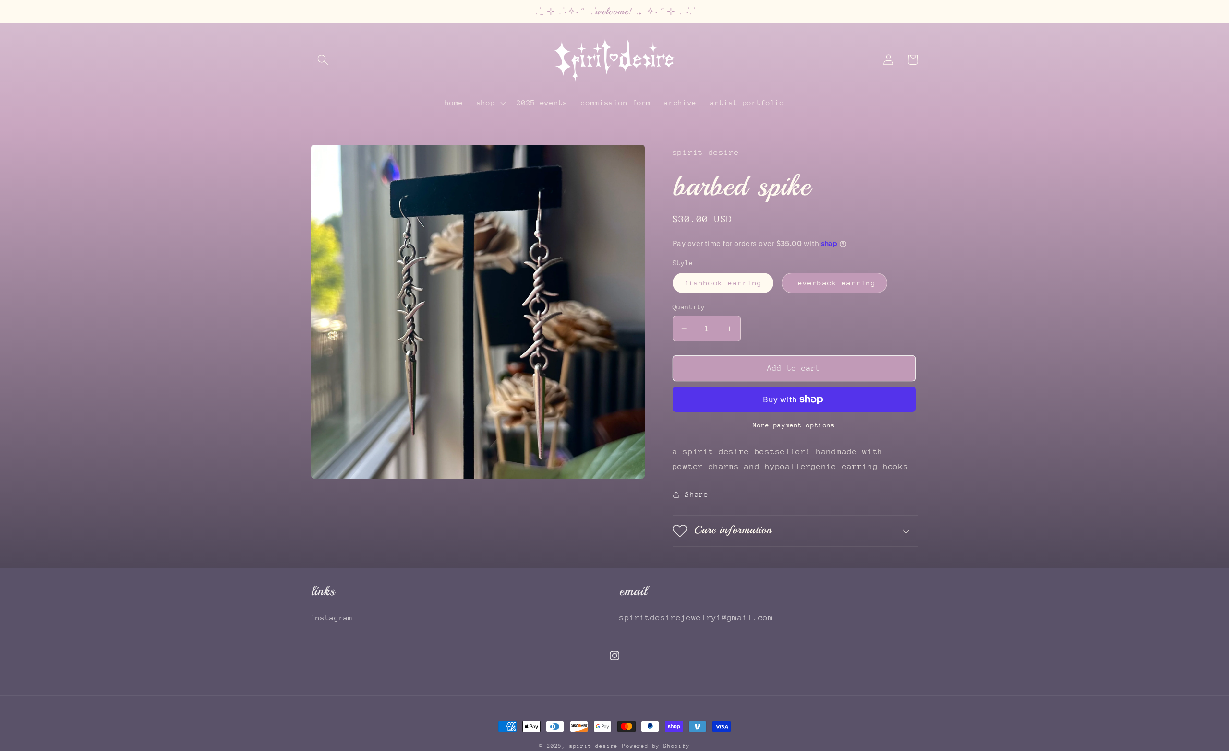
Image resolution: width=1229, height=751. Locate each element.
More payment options (794, 425)
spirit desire (593, 746)
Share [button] (696, 494)
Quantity (689, 307)
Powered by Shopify (656, 746)
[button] (323, 59)
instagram (332, 617)
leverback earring (834, 283)
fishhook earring (723, 283)
